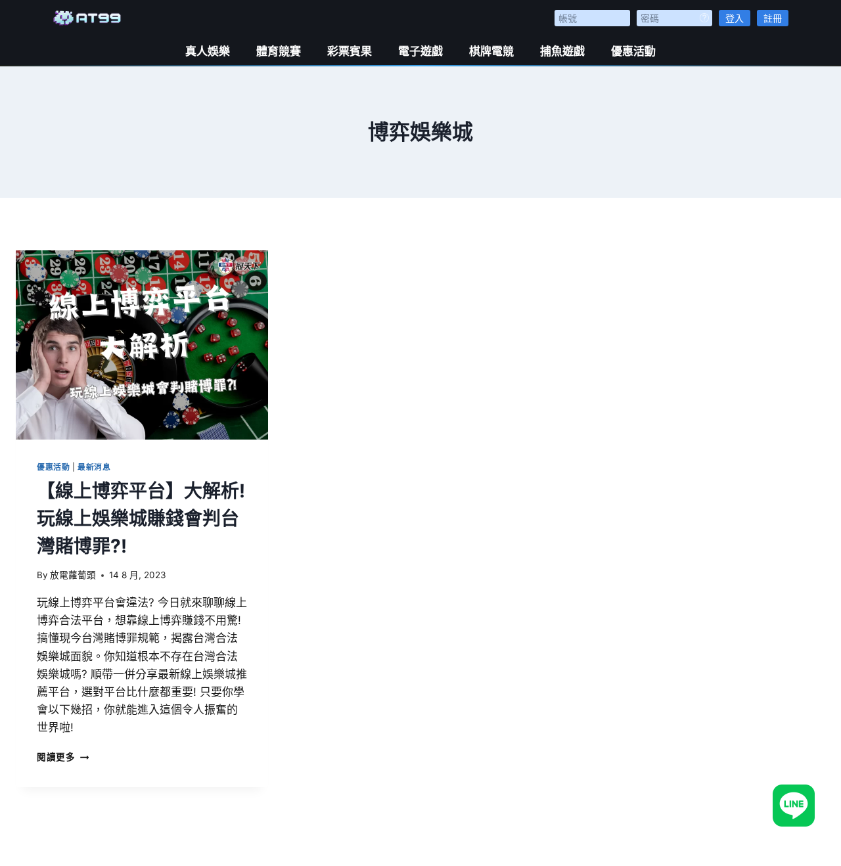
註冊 (772, 18)
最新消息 (94, 467)
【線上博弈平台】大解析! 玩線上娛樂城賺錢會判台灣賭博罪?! (141, 518)
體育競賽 (278, 51)
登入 (734, 18)
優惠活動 (633, 51)
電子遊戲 (420, 51)
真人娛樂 (207, 51)
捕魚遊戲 (562, 51)
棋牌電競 (491, 51)
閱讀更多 (63, 757)
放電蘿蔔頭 (73, 575)
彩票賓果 (349, 51)
